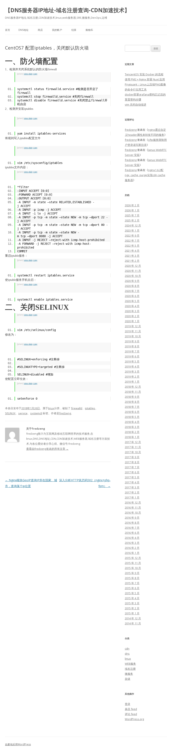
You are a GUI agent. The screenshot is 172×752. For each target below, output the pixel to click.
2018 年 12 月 (133, 386)
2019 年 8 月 (132, 346)
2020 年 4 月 (132, 306)
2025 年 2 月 (132, 220)
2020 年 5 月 (132, 301)
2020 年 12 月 (133, 266)
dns (127, 653)
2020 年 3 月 (132, 311)
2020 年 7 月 (132, 291)
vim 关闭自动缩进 (135, 104)
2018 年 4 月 (132, 422)
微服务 (129, 674)
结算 (73, 30)
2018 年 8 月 (132, 402)
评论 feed (131, 714)
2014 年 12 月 (133, 618)
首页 (7, 30)
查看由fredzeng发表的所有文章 (47, 449)
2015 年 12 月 (133, 558)
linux (51, 408)
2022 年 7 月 (132, 240)
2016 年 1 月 (132, 553)
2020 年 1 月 (132, 321)
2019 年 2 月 (132, 376)
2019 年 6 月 (132, 356)
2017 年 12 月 (133, 442)
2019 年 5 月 (132, 361)
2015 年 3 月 (132, 603)
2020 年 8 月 (132, 286)
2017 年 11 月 (133, 447)
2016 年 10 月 (133, 512)
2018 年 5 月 (132, 417)
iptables (90, 408)
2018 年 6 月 (132, 412)
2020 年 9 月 (132, 281)
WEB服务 (130, 664)
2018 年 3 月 (132, 427)
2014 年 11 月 (133, 623)
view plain (28, 74)
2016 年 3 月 (132, 543)
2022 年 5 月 (132, 245)
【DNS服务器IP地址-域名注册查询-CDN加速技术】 (67, 10)
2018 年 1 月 (132, 437)
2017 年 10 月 (133, 452)
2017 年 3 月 (132, 487)
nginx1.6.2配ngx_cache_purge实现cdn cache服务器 (145, 175)
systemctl (36, 413)
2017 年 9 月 (132, 457)
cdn (127, 648)
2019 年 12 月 (133, 326)
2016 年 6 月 (132, 533)
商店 (40, 30)
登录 (127, 704)
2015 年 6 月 (132, 588)
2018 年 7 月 (132, 407)
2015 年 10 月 (133, 568)
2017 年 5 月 (132, 477)
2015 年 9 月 (132, 573)
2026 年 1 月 (132, 210)
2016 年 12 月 (133, 502)
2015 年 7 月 (132, 583)
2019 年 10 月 (133, 336)
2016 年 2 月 (132, 548)
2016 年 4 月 (132, 538)
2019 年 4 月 (132, 366)
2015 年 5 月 (132, 593)
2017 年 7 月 (132, 467)
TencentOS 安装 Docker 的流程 (144, 74)
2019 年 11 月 (133, 331)
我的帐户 (57, 30)
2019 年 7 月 (132, 351)
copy (35, 74)
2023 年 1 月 (132, 230)
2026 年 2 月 (132, 205)
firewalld (76, 408)
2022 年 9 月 (132, 235)
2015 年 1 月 (132, 613)
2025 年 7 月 (132, 215)
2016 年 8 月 (132, 522)
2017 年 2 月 (132, 492)
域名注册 (130, 669)
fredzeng (65, 413)
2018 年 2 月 (132, 432)
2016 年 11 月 (133, 507)
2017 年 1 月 (132, 497)
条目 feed (131, 709)
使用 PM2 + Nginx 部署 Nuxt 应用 (145, 79)
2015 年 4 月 (132, 598)
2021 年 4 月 (132, 250)
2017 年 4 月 (132, 482)
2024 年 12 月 (133, 225)
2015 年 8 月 (132, 578)
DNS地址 (23, 30)
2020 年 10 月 (133, 276)
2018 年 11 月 (133, 392)
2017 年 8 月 (132, 462)
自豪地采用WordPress (18, 744)
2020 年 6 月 (132, 296)
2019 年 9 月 (132, 341)
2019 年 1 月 (132, 381)
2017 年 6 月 (132, 472)
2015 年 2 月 (132, 608)
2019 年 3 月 (132, 371)
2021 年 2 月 (132, 261)
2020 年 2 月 (132, 316)
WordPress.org (134, 719)
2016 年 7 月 (132, 528)
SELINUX (10, 413)
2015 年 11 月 (133, 563)
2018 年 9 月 (132, 397)
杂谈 (127, 679)
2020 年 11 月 (133, 271)
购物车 (89, 30)
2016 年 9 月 (132, 517)
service (22, 413)
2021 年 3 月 (132, 256)
